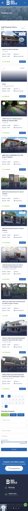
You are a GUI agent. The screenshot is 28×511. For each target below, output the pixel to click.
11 (16, 399)
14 (2, 403)
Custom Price (4, 440)
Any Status (5, 414)
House (4, 84)
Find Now (14, 449)
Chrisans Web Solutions (17, 506)
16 (9, 403)
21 (2, 406)
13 (23, 399)
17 (13, 403)
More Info (22, 61)
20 (23, 403)
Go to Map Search (15, 468)
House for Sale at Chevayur (10, 49)
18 (16, 403)
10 (13, 399)
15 (6, 403)
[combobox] (14, 420)
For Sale (13, 414)
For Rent (21, 414)
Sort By (22, 28)
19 (19, 403)
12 (19, 399)
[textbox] (14, 420)
